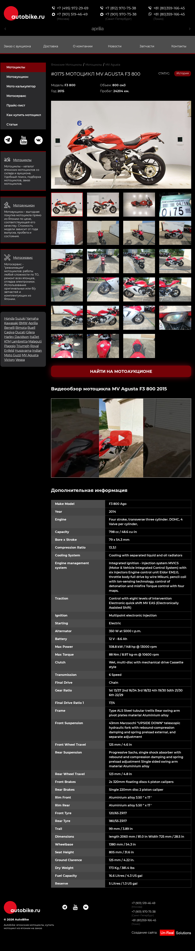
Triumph (23, 346)
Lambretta (19, 341)
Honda (9, 318)
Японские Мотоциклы (66, 64)
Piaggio (10, 346)
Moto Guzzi (12, 355)
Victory (9, 360)
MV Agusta (30, 355)
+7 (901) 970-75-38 (144, 911)
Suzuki (20, 318)
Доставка (50, 46)
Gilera (30, 332)
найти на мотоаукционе (121, 371)
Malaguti (35, 341)
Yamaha (32, 318)
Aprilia (33, 323)
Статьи (12, 124)
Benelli (9, 328)
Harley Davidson (16, 337)
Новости (114, 46)
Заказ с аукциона (17, 46)
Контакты (178, 46)
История (183, 73)
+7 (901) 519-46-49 (143, 903)
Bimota (21, 328)
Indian (37, 350)
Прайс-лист (15, 105)
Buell (31, 328)
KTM (7, 341)
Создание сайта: (145, 932)
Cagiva (9, 332)
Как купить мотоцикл (23, 115)
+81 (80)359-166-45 (144, 920)
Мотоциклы (15, 67)
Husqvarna (23, 350)
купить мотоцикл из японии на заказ (29, 926)
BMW (23, 323)
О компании (83, 46)
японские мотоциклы (30, 924)
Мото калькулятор (21, 86)
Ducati (20, 332)
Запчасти (147, 46)
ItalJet (34, 337)
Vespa (20, 360)
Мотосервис (16, 96)
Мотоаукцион (17, 77)
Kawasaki (11, 323)
